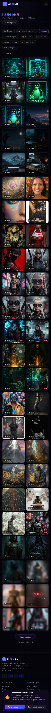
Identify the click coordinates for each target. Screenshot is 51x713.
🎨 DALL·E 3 (26, 37)
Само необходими (36, 707)
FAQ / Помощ (32, 686)
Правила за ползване (35, 689)
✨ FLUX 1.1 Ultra (10, 42)
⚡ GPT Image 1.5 (11, 37)
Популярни (10, 48)
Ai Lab (13, 659)
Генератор (11, 23)
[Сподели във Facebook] (10, 676)
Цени (4, 689)
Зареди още (25, 637)
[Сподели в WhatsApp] (16, 676)
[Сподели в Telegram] (21, 676)
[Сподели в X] (4, 676)
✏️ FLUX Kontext (27, 42)
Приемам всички (15, 707)
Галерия (5, 686)
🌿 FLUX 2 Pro (41, 37)
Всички (44, 31)
